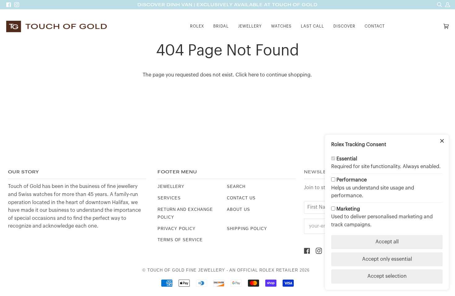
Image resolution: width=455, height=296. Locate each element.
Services (169, 198)
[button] (197, 26)
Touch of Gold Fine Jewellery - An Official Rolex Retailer (222, 270)
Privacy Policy (177, 228)
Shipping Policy (247, 228)
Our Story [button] (23, 172)
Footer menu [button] (177, 172)
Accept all (387, 241)
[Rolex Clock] (415, 26)
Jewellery (171, 186)
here (253, 74)
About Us (238, 209)
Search (236, 186)
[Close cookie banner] (442, 141)
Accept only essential (387, 259)
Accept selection (387, 276)
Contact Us (241, 198)
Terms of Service (180, 239)
